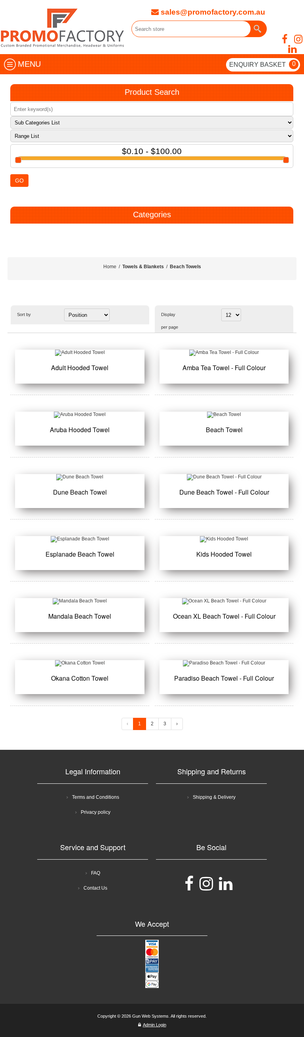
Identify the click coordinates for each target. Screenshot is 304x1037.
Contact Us (95, 888)
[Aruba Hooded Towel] (79, 415)
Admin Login (154, 1024)
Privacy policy (95, 812)
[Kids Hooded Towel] (224, 539)
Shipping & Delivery (214, 797)
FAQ (95, 873)
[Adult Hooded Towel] (79, 353)
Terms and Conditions (95, 797)
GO (19, 180)
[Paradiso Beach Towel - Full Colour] (224, 663)
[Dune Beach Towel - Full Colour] (224, 477)
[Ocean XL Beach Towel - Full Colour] (224, 601)
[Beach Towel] (224, 415)
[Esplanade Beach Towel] (79, 539)
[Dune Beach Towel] (79, 477)
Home (109, 266)
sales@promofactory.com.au (212, 12)
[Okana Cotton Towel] (79, 663)
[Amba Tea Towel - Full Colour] (224, 353)
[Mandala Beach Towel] (79, 601)
